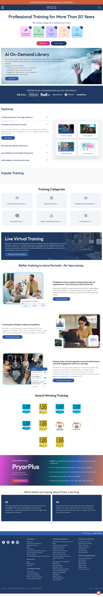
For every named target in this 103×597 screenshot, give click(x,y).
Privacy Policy (31, 554)
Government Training (85, 543)
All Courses (43, 43)
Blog (28, 562)
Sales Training (57, 576)
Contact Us (30, 549)
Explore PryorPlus (20, 480)
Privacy (91, 588)
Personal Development (60, 570)
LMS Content (82, 549)
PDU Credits (82, 565)
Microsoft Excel (57, 565)
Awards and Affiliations (34, 543)
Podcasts (30, 565)
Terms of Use (98, 588)
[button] (99, 593)
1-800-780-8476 (97, 533)
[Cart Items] (99, 8)
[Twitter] (12, 542)
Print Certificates (83, 569)
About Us (30, 541)
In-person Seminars (33, 573)
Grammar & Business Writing (62, 556)
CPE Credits (82, 562)
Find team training (61, 299)
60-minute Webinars (33, 575)
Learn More (11, 78)
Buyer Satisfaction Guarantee (36, 550)
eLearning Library (84, 547)
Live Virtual (30, 571)
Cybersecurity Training (60, 550)
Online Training (83, 545)
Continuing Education (85, 558)
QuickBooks (56, 574)
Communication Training (60, 545)
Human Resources (58, 558)
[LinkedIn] (8, 542)
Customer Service (58, 549)
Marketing (56, 563)
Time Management (58, 578)
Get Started (8, 138)
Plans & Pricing (59, 43)
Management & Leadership (61, 561)
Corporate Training (84, 541)
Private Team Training (34, 578)
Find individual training (12, 337)
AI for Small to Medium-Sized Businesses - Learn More (51, 2)
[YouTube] (17, 542)
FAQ (28, 547)
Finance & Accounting (59, 554)
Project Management (59, 572)
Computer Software (59, 547)
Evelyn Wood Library (59, 552)
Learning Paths (83, 552)
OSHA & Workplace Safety (61, 569)
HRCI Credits (82, 563)
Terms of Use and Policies (35, 552)
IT (53, 559)
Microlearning (82, 550)
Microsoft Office (58, 567)
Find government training (63, 380)
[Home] (51, 7)
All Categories (57, 579)
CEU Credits (82, 560)
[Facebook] (3, 542)
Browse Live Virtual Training (16, 254)
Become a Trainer (32, 545)
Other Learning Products (34, 576)
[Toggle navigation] (2, 7)
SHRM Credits (82, 567)
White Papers (31, 563)
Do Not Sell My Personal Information (38, 556)
